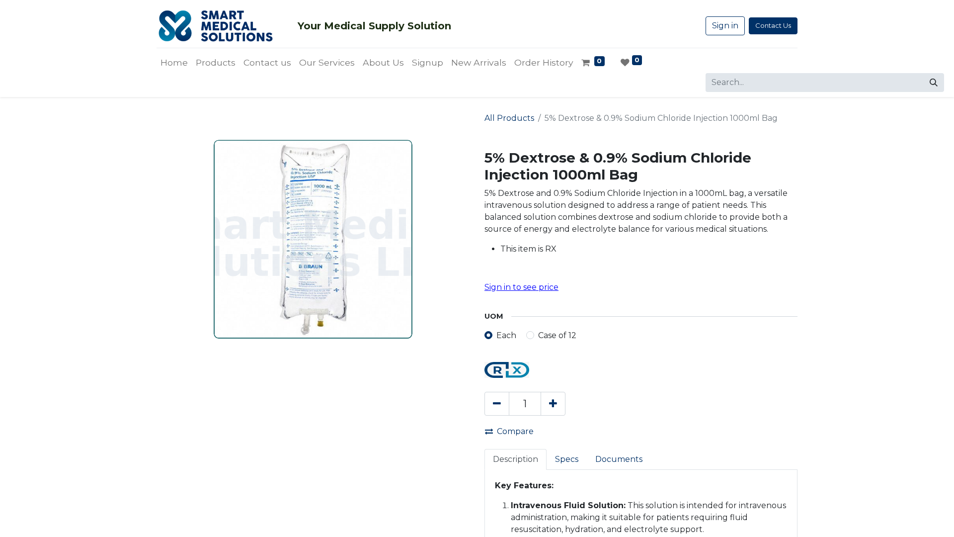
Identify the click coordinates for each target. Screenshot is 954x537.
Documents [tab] (618, 459)
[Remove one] (496, 404)
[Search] (933, 82)
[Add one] (553, 404)
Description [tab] (515, 459)
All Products (509, 118)
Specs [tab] (566, 459)
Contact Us (773, 25)
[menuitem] (174, 62)
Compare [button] (515, 431)
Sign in (725, 25)
